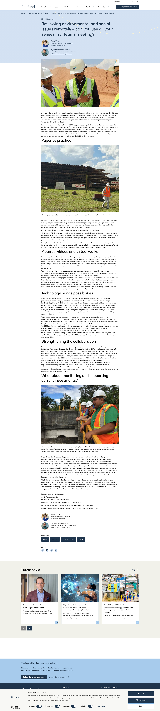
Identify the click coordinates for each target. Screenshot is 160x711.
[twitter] (51, 550)
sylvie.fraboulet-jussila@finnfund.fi (61, 54)
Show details (101, 706)
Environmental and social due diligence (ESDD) (57, 125)
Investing (44, 7)
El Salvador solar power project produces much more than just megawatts (67, 505)
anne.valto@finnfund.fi (58, 45)
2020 (81, 539)
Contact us (102, 7)
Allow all (141, 694)
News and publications (84, 7)
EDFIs (93, 349)
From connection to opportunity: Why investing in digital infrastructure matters (118, 610)
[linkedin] (42, 550)
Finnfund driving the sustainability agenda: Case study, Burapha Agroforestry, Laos (69, 508)
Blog (46, 13)
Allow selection (141, 700)
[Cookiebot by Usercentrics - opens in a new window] (16, 707)
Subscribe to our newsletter (34, 677)
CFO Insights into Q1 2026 (33, 608)
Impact (56, 7)
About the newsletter (57, 677)
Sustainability (68, 539)
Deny (140, 706)
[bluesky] (56, 550)
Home (23, 13)
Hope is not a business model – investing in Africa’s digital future (76, 609)
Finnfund (67, 7)
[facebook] (47, 550)
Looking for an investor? (127, 7)
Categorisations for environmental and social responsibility (61, 502)
